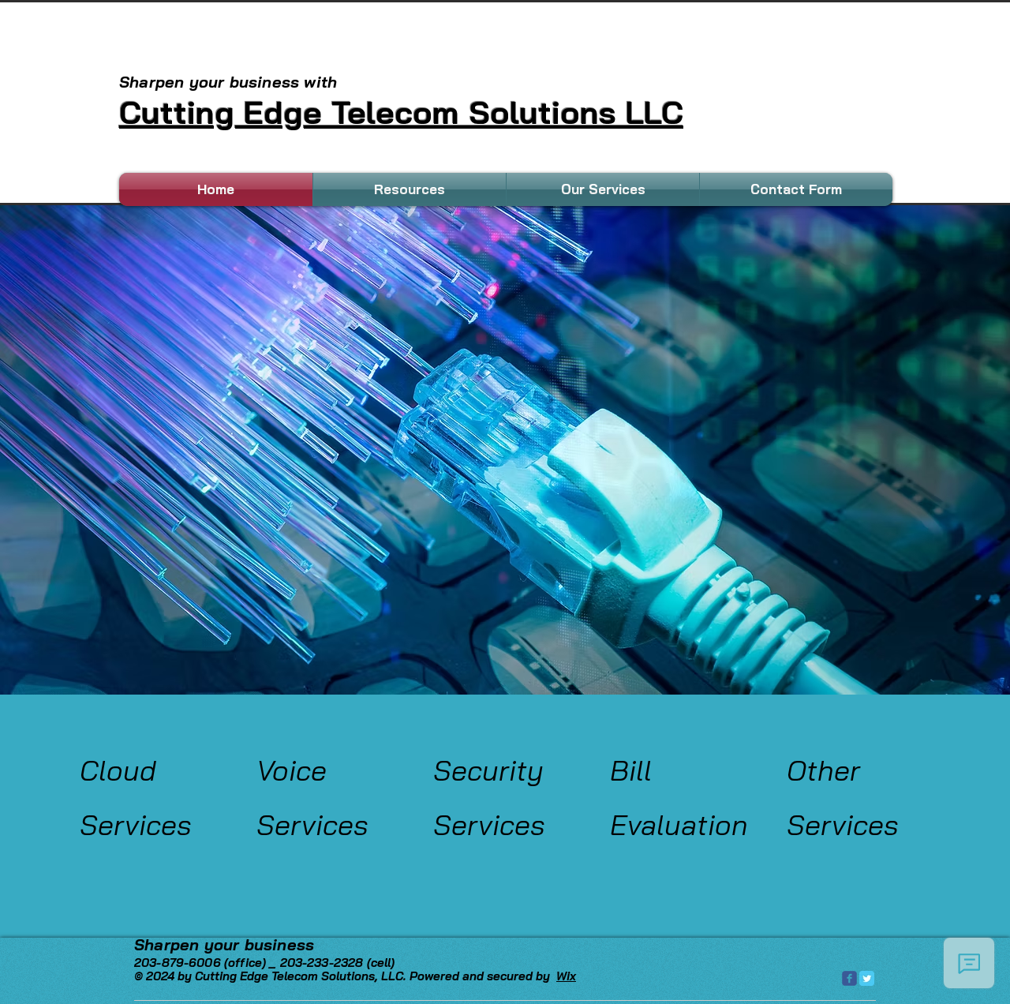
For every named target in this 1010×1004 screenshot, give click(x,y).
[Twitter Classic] (866, 978)
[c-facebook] (849, 978)
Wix (566, 975)
